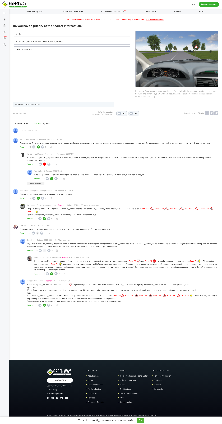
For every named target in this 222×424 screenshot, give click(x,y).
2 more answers (34, 183)
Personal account (209, 4)
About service (93, 376)
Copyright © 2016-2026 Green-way (59, 386)
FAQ (122, 398)
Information (91, 370)
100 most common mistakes (112, 11)
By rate (37, 123)
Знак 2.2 (149, 261)
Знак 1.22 (145, 209)
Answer (23, 147)
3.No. (18, 33)
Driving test (92, 393)
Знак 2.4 (55, 264)
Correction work (149, 11)
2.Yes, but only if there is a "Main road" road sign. (40, 41)
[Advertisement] (116, 334)
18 (30, 147)
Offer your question (128, 380)
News (122, 384)
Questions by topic (35, 11)
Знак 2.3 (31, 212)
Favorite (177, 11)
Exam (201, 11)
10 (30, 198)
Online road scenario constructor (133, 376)
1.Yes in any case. (24, 49)
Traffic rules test (94, 389)
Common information (96, 402)
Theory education (95, 384)
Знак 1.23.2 (174, 209)
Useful (122, 370)
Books (90, 380)
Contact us (60, 380)
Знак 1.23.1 (159, 209)
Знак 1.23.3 (189, 209)
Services (91, 398)
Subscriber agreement (55, 394)
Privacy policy (52, 390)
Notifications (125, 389)
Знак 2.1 (133, 261)
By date (46, 123)
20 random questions (72, 11)
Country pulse (126, 402)
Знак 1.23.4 (204, 209)
